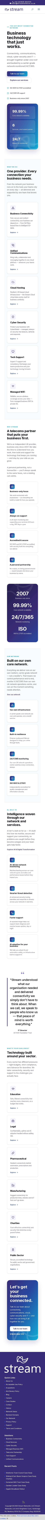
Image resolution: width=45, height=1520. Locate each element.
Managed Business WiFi (14, 1449)
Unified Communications (15, 1459)
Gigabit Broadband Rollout (15, 1489)
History (8, 1408)
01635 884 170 (17, 1334)
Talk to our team (17, 74)
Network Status (11, 1411)
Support (9, 1425)
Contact (9, 1405)
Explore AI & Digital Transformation (21, 849)
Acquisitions (10, 1388)
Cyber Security (11, 1445)
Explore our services (19, 80)
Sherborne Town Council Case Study (19, 1473)
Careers (9, 1398)
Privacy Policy (11, 1422)
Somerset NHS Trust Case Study (17, 1482)
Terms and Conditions (14, 1428)
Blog (7, 1395)
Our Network (10, 1418)
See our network (13, 694)
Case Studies (10, 1401)
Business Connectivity (14, 1439)
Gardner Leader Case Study (16, 1486)
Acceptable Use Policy (14, 1384)
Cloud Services (11, 1442)
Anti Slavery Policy (12, 1391)
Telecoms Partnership (14, 1452)
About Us (9, 1381)
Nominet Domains (12, 1415)
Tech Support (11, 1456)
